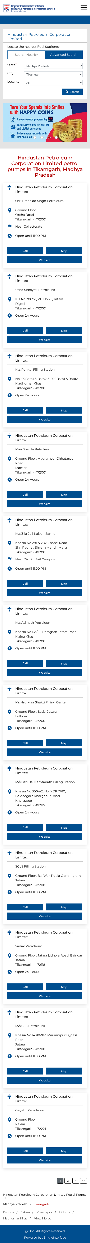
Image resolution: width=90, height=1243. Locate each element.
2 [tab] (41, 137)
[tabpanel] (45, 122)
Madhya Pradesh (15, 1204)
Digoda (8, 1212)
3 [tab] (49, 137)
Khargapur (44, 1212)
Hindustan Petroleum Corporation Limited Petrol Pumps (44, 1195)
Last (83, 1181)
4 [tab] (56, 137)
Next (75, 1181)
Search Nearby (26, 55)
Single (55, 1237)
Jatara (25, 1212)
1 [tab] (34, 137)
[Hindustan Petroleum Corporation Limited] (29, 11)
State (12, 65)
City (10, 73)
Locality (13, 81)
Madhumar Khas (15, 1218)
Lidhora (64, 1212)
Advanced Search (63, 55)
